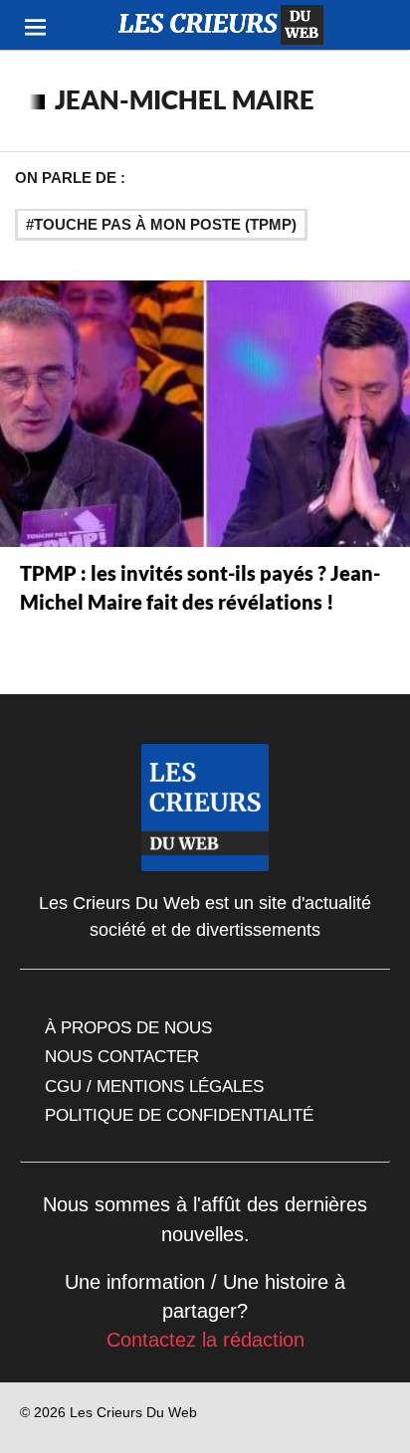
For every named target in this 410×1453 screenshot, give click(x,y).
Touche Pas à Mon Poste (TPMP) (165, 224)
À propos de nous (128, 1027)
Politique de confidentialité (179, 1115)
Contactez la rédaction (205, 1340)
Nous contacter (122, 1056)
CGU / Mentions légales (154, 1086)
